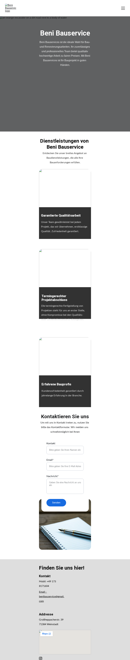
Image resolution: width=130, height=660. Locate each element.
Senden (56, 502)
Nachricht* (52, 476)
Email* (50, 460)
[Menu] (123, 8)
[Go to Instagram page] (40, 658)
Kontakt (50, 443)
